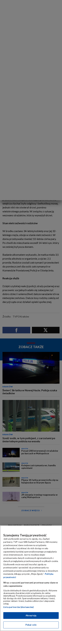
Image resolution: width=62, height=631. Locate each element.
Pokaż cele (31, 624)
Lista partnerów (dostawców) (18, 607)
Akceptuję (31, 615)
